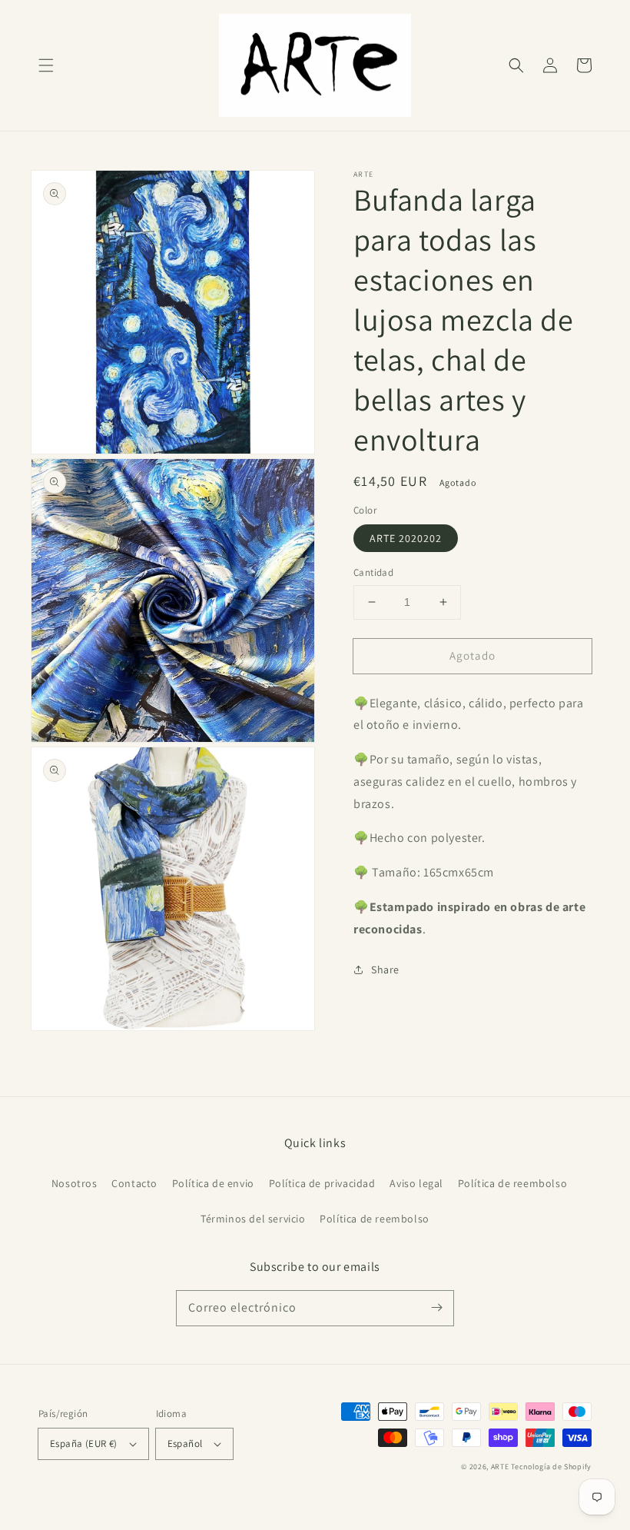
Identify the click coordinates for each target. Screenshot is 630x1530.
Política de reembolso (513, 1183)
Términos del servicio (253, 1219)
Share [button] (385, 969)
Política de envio (213, 1183)
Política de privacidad (322, 1183)
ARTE (501, 1467)
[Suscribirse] (436, 1308)
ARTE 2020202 (406, 538)
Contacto (134, 1183)
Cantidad (373, 572)
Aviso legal (416, 1183)
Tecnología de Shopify (551, 1467)
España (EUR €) (84, 1443)
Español (185, 1443)
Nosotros (74, 1183)
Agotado (472, 654)
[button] (46, 65)
